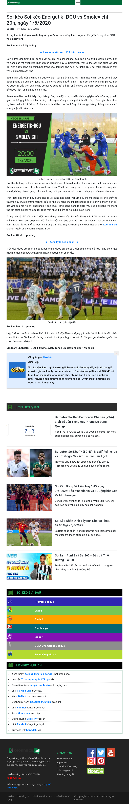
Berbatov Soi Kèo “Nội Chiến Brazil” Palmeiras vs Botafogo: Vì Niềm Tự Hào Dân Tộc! (86, 454)
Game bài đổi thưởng (67, 766)
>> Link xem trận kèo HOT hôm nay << (62, 52)
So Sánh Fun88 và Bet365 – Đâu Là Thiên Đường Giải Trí (83, 558)
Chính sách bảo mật (44, 796)
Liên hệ (11, 796)
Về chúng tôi (24, 796)
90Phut (22, 696)
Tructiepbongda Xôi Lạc (35, 679)
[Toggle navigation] (77, 2)
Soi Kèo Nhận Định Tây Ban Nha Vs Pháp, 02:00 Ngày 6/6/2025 (82, 523)
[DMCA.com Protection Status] (95, 771)
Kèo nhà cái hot (64, 758)
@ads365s (14, 778)
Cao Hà (47, 357)
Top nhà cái (62, 762)
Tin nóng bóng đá (65, 774)
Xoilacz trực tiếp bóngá (38, 673)
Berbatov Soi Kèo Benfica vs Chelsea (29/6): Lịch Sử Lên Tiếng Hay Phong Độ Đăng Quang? (85, 421)
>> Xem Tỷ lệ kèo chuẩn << (62, 242)
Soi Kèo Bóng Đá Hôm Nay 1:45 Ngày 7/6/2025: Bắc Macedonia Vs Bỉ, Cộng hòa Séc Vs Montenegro (86, 491)
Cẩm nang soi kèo (65, 770)
